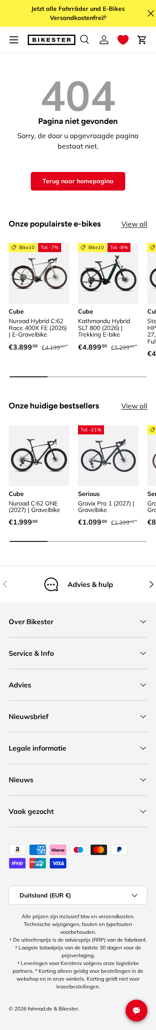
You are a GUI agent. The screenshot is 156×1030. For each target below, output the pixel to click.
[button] (123, 39)
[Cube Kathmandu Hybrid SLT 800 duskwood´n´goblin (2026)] (108, 273)
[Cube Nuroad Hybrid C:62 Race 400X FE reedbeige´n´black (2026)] (39, 273)
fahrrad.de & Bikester (53, 1008)
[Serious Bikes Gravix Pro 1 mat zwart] (108, 455)
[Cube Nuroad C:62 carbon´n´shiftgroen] (39, 455)
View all (134, 224)
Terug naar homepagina (78, 181)
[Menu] (13, 39)
